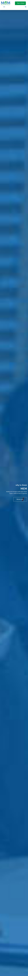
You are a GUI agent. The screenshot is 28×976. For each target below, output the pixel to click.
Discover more (20, 499)
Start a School (20, 3)
